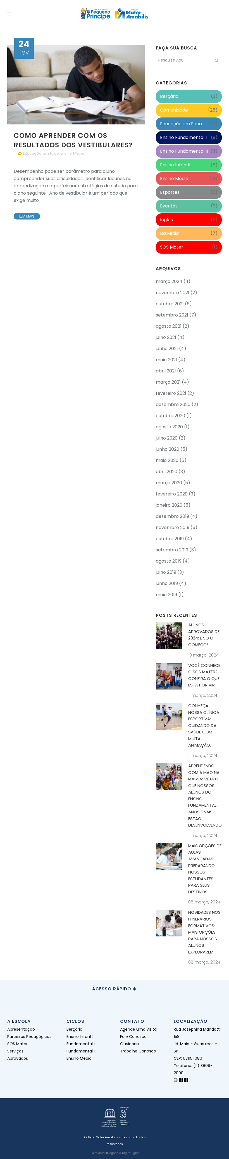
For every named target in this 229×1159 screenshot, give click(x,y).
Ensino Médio (73, 153)
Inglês (166, 219)
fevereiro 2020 (172, 494)
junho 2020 (167, 449)
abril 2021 (166, 371)
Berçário (169, 96)
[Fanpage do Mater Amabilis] (186, 1080)
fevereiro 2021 (171, 393)
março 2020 (169, 483)
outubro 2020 (170, 415)
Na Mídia (169, 233)
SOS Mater (171, 247)
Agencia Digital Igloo (124, 1153)
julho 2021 (166, 337)
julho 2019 (166, 572)
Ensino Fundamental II (184, 151)
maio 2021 (166, 360)
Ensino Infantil (175, 165)
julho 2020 (167, 438)
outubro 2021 (170, 304)
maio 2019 (166, 594)
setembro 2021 (172, 315)
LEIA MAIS (26, 216)
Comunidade (174, 110)
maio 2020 (167, 460)
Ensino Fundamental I (183, 137)
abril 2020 (166, 471)
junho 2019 (167, 583)
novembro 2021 (172, 292)
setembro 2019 (172, 550)
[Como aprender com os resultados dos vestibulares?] (76, 84)
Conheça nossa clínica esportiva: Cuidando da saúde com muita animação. (203, 725)
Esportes (170, 192)
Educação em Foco (41, 153)
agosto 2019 (169, 561)
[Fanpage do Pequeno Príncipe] (181, 1080)
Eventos (169, 206)
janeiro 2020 (169, 505)
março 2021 (168, 382)
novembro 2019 (172, 527)
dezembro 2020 (173, 404)
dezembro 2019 (172, 516)
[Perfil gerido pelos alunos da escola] (176, 1080)
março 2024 (169, 281)
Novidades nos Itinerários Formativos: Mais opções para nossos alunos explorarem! (204, 932)
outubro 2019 (170, 538)
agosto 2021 (169, 326)
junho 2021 (167, 348)
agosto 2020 (169, 427)
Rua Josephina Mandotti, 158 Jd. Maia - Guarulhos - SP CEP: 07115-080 (197, 1043)
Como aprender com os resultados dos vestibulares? (73, 140)
